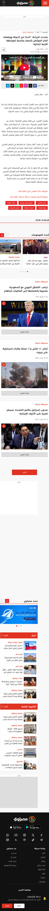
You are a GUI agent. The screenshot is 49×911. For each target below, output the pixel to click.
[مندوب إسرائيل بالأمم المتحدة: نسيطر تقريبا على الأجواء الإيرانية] (24, 437)
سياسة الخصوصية (10, 865)
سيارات (42, 877)
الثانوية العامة (28, 707)
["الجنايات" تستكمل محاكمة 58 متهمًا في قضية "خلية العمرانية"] (30, 681)
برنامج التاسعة (14, 208)
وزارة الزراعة (42, 208)
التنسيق (19, 761)
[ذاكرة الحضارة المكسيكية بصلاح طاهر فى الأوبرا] (30, 657)
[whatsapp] (7, 835)
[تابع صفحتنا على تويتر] (30, 86)
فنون (43, 873)
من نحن (13, 853)
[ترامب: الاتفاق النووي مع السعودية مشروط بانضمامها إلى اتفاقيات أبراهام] (24, 314)
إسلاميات (42, 881)
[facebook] (41, 835)
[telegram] (41, 840)
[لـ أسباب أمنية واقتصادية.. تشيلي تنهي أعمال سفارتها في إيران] (30, 645)
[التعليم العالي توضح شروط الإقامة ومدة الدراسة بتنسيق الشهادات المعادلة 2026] (30, 693)
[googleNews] (7, 840)
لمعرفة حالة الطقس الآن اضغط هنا (33, 191)
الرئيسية (45, 32)
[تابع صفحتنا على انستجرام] (26, 86)
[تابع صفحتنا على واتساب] (17, 86)
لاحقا (19, 905)
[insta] (24, 835)
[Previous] (7, 235)
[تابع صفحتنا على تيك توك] (12, 86)
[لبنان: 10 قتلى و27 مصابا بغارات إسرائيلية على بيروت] (24, 376)
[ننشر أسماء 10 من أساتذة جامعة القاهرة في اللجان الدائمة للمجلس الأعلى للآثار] (30, 741)
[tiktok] (33, 840)
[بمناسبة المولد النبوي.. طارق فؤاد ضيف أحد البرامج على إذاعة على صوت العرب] (30, 669)
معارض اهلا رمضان (26, 203)
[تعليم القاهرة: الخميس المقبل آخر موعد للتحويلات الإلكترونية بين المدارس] (30, 753)
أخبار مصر (19, 654)
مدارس (19, 749)
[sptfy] (24, 840)
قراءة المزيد (24, 331)
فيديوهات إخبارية (28, 32)
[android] (32, 827)
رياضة (43, 861)
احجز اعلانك (12, 861)
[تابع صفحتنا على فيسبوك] (35, 86)
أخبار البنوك (41, 869)
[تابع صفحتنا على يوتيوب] (21, 86)
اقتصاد (42, 857)
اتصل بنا (13, 857)
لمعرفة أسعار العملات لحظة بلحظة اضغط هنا (29, 197)
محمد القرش (42, 203)
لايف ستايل (41, 865)
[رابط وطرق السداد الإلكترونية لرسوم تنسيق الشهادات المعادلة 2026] (30, 765)
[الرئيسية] (25, 3)
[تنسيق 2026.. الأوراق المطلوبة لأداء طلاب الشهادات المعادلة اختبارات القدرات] (30, 729)
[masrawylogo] (24, 819)
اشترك (7, 905)
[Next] (2, 235)
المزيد (24, 472)
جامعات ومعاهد (16, 690)
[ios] (15, 827)
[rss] (16, 840)
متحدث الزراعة (28, 208)
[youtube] (16, 835)
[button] (45, 3)
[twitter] (33, 835)
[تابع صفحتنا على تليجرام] (8, 86)
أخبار (38, 32)
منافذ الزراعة (11, 203)
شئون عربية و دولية (15, 642)
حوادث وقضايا (17, 678)
